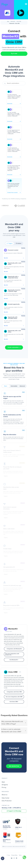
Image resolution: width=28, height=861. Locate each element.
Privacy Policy (14, 855)
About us (4, 794)
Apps (8, 21)
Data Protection (7, 800)
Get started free (14, 766)
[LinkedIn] (16, 858)
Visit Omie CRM (14, 701)
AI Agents (5, 784)
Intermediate (14, 386)
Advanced (22, 386)
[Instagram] (14, 858)
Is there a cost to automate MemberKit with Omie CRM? (11, 730)
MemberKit (13, 21)
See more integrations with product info (12, 654)
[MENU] (26, 5)
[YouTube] (11, 858)
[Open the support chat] (2, 858)
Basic (5, 386)
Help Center (5, 798)
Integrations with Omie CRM (14, 691)
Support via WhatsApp (14, 811)
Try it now (14, 53)
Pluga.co (4, 5)
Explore (6, 476)
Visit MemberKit (13, 659)
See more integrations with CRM (14, 696)
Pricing (4, 787)
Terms (20, 855)
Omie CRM (19, 21)
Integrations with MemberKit (14, 648)
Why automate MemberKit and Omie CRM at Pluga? (12, 723)
